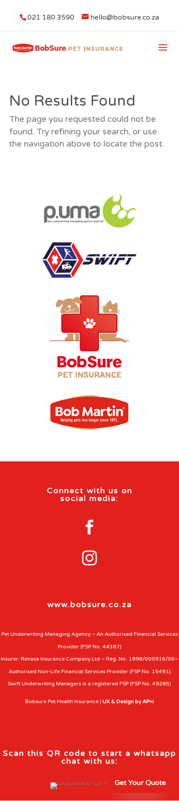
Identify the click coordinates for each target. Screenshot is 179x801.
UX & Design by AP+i (128, 701)
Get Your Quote (140, 782)
